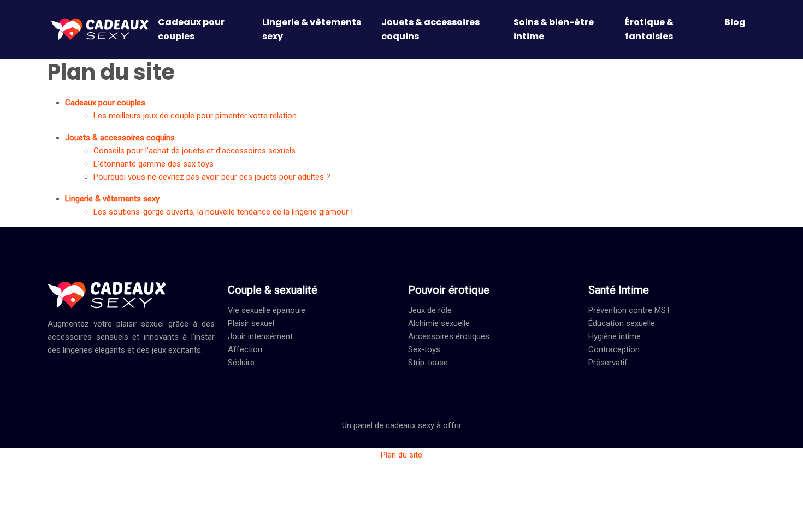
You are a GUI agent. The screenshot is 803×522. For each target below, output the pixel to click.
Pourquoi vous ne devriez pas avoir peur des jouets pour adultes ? (211, 177)
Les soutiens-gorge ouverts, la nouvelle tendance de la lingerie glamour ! (223, 212)
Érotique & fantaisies (649, 29)
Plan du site (401, 455)
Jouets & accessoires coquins (430, 29)
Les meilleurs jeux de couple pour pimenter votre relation (195, 116)
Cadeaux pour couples (191, 29)
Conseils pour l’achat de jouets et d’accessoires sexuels (194, 151)
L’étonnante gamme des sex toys (153, 164)
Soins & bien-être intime (553, 29)
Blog (735, 22)
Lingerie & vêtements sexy (311, 29)
